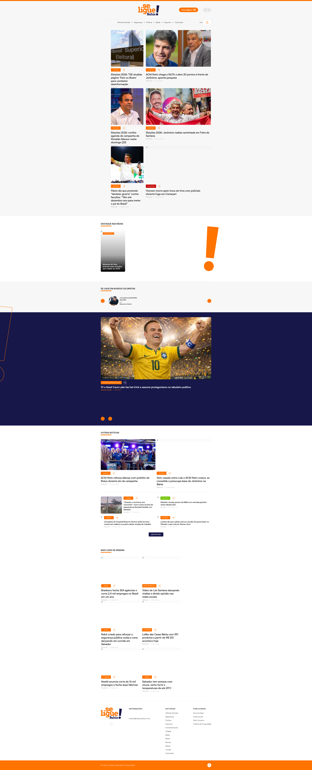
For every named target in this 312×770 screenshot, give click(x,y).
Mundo (168, 742)
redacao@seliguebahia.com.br (139, 718)
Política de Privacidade (202, 724)
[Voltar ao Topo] (209, 765)
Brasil (167, 738)
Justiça (168, 749)
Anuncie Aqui (198, 713)
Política (149, 22)
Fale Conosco (198, 720)
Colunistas (179, 22)
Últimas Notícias (123, 22)
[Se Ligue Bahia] (148, 9)
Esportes (167, 22)
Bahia (158, 22)
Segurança (138, 22)
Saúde (167, 746)
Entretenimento (171, 728)
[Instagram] (111, 723)
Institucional (198, 717)
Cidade (168, 731)
